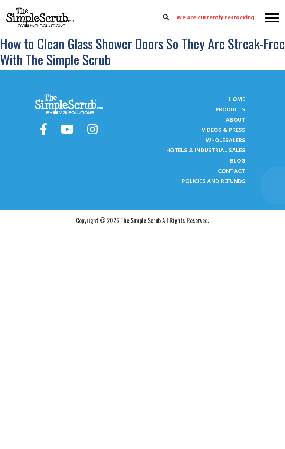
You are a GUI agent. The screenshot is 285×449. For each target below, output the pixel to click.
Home (237, 99)
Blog (237, 160)
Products (230, 109)
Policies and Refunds (213, 181)
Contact (231, 171)
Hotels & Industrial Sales (205, 150)
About (235, 120)
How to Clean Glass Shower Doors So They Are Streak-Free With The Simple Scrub (142, 51)
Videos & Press (223, 130)
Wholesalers (225, 140)
